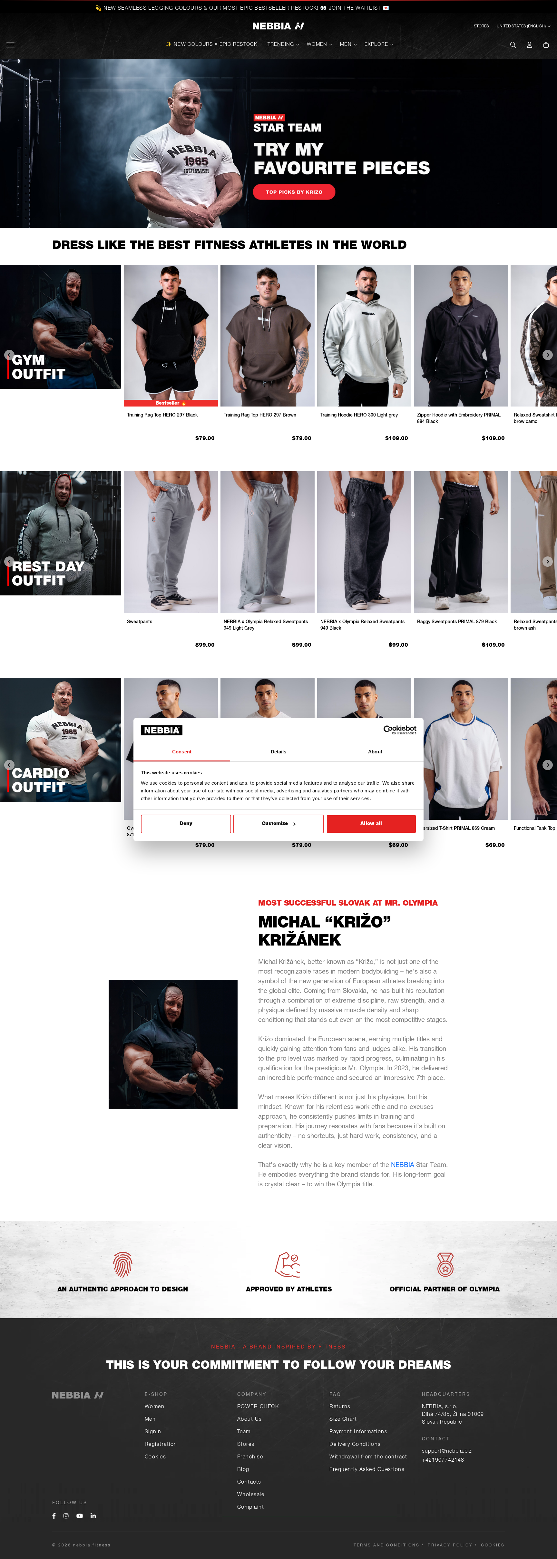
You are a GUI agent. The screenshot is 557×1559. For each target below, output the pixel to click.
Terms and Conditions (387, 1545)
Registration (161, 1444)
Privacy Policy (450, 1545)
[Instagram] (66, 1517)
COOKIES (493, 1545)
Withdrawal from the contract (368, 1457)
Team (244, 1432)
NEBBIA (402, 1165)
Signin (153, 1432)
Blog (243, 1470)
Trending (281, 44)
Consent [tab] (181, 751)
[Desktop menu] (10, 45)
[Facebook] (54, 1517)
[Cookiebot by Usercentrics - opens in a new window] (388, 730)
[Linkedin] (93, 1517)
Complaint (250, 1507)
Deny (186, 823)
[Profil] (529, 45)
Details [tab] (279, 751)
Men (346, 44)
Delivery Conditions (355, 1444)
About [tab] (375, 751)
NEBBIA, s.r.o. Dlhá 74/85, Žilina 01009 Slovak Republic (453, 1415)
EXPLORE (376, 44)
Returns (340, 1407)
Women (317, 44)
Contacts (249, 1482)
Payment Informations (358, 1432)
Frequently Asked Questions (367, 1470)
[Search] (513, 45)
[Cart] (546, 45)
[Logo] (278, 27)
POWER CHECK (258, 1407)
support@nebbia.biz (447, 1451)
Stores (481, 26)
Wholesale (251, 1495)
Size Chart (343, 1419)
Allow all (371, 823)
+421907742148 (443, 1460)
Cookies (155, 1457)
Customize (275, 823)
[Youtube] (79, 1517)
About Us (249, 1419)
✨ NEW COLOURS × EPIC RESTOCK (212, 44)
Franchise (250, 1457)
